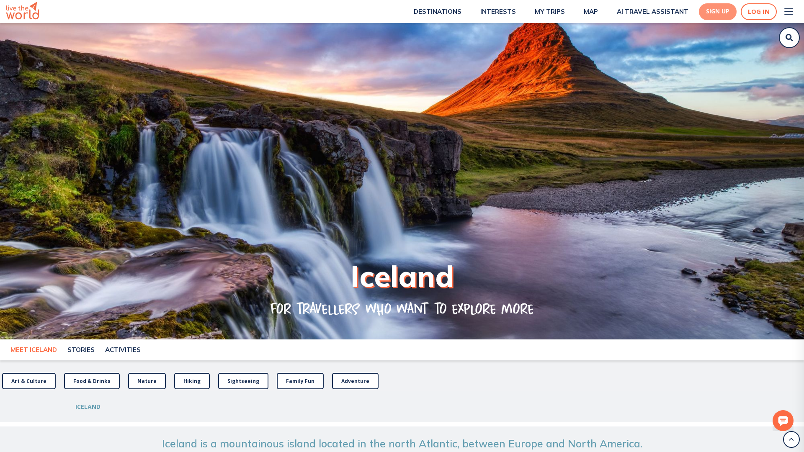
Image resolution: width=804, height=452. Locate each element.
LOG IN (759, 11)
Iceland (87, 407)
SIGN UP (717, 11)
